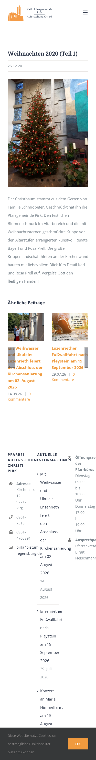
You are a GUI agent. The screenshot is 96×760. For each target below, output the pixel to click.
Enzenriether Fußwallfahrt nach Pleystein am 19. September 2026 (48, 636)
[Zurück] (11, 357)
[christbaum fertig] (48, 133)
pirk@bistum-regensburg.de (22, 550)
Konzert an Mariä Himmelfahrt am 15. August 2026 (48, 711)
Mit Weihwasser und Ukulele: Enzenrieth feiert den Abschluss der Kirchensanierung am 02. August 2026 (25, 367)
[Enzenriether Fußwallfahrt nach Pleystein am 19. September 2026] (70, 327)
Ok (78, 743)
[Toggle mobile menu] (85, 12)
